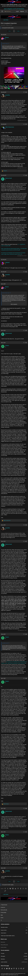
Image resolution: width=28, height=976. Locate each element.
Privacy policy (3, 912)
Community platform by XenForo (13, 973)
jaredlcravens (24, 962)
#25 (26, 342)
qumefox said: (5, 643)
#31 (26, 831)
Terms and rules (4, 909)
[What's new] (26, 11)
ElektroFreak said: (5, 292)
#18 (26, 92)
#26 (26, 525)
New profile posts (4, 944)
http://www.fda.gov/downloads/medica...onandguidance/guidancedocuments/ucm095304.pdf (14, 249)
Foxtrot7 (3, 25)
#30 (26, 808)
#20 (26, 175)
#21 (26, 259)
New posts (3, 942)
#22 (26, 271)
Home (2, 917)
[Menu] (2, 11)
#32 (26, 868)
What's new (4, 939)
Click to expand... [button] (14, 304)
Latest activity (3, 947)
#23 (26, 284)
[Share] (24, 34)
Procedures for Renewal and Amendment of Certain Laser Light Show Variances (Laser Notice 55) (13, 253)
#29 (26, 678)
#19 (26, 124)
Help (2, 915)
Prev (10, 31)
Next (18, 31)
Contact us (3, 907)
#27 (26, 541)
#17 (26, 34)
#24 (26, 330)
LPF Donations (20, 8)
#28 (26, 634)
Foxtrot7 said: (5, 43)
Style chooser (4, 904)
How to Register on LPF (10, 8)
